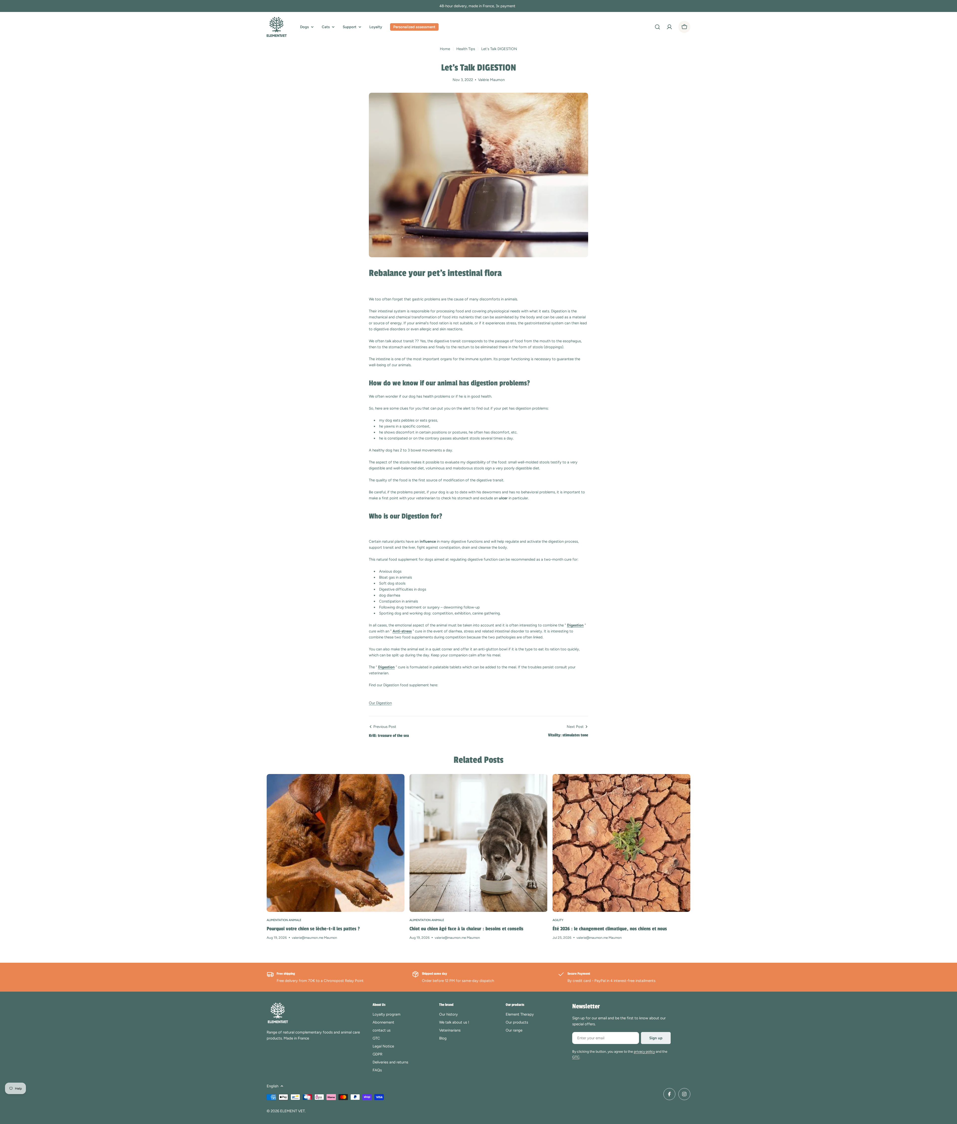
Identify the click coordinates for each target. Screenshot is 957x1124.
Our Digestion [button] (380, 703)
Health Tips (465, 49)
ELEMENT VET (292, 1111)
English (272, 1086)
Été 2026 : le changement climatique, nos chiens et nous (610, 929)
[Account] (669, 27)
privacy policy (644, 1051)
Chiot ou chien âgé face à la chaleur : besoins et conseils (466, 929)
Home (445, 49)
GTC (575, 1057)
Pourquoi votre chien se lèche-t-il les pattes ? (313, 929)
